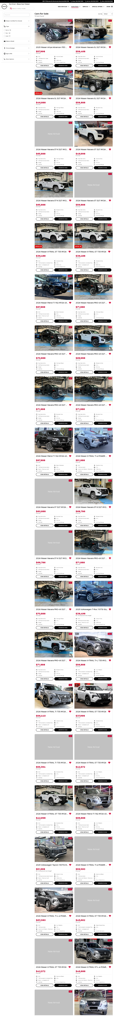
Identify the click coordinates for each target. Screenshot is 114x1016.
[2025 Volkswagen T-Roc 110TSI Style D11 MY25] (93, 593)
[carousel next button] (71, 31)
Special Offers (97, 6)
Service (85, 6)
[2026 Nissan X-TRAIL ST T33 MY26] (54, 236)
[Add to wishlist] (70, 47)
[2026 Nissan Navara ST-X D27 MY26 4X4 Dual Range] (54, 133)
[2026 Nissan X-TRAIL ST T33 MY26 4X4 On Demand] (54, 798)
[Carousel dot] (45, 349)
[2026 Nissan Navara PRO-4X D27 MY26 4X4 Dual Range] (93, 287)
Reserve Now (63, 65)
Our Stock (74, 6)
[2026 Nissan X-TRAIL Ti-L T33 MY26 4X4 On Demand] (93, 645)
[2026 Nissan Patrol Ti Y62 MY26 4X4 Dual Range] (54, 287)
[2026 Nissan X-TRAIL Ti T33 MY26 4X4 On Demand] (54, 696)
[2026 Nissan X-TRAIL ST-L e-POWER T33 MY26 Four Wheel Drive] (93, 951)
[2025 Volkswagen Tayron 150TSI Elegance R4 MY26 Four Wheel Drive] (54, 849)
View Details (44, 65)
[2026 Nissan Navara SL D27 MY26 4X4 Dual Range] (93, 31)
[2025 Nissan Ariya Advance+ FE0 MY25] (54, 31)
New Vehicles (62, 6)
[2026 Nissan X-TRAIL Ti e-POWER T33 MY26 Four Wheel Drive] (93, 440)
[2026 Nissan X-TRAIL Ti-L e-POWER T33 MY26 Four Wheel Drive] (54, 900)
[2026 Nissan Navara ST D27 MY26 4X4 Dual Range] (93, 133)
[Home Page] (4, 6)
